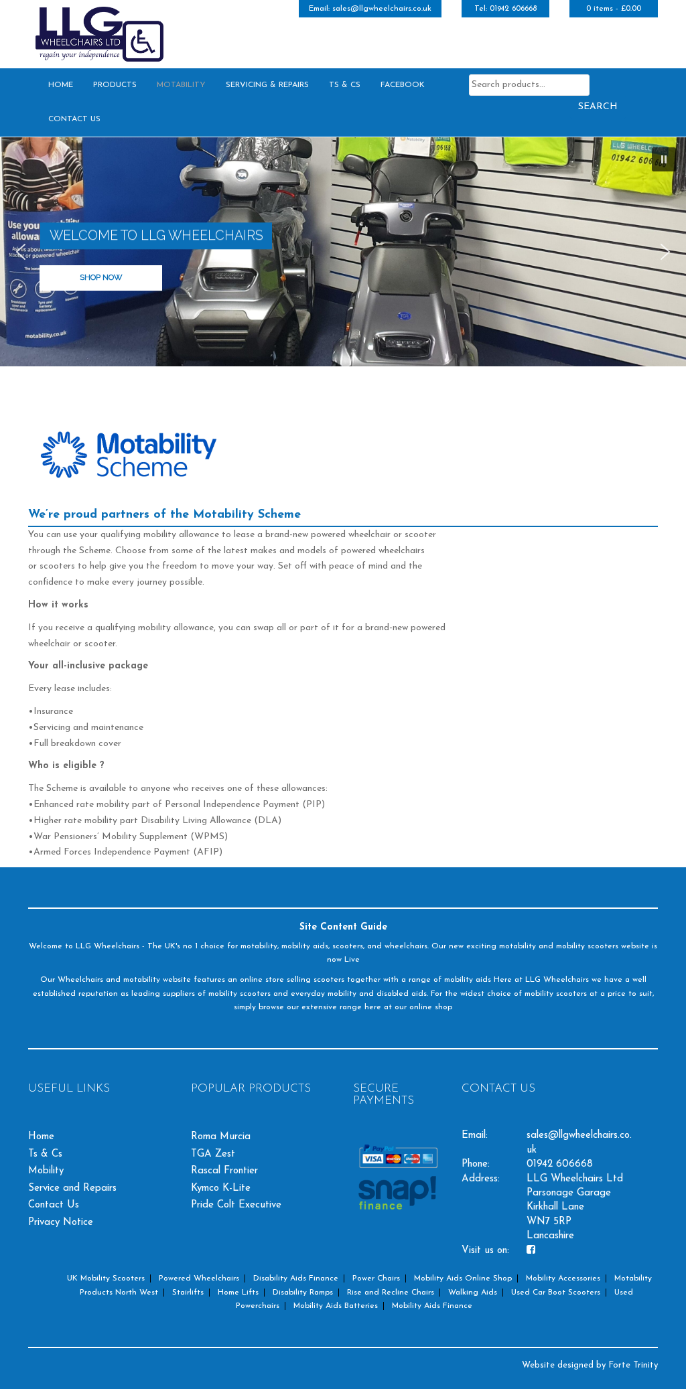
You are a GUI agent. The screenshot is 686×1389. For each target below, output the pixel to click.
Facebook (403, 85)
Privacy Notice (60, 1223)
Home (60, 85)
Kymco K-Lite (221, 1188)
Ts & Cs (344, 85)
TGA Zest (213, 1154)
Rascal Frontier (224, 1171)
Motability (181, 85)
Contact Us (74, 119)
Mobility (46, 1171)
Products (115, 85)
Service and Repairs (72, 1188)
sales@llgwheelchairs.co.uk (381, 9)
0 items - (613, 9)
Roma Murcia (221, 1137)
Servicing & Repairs (267, 85)
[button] (664, 159)
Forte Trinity (633, 1365)
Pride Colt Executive (236, 1205)
